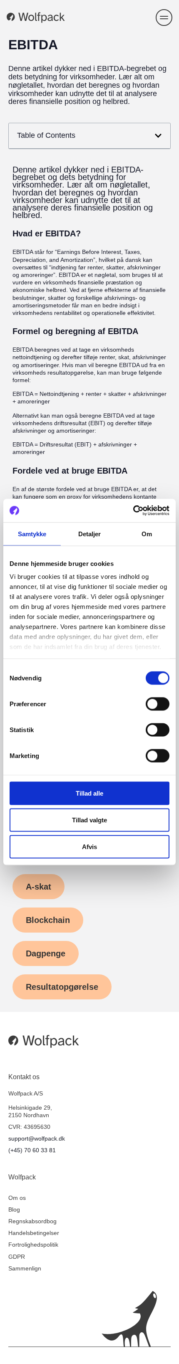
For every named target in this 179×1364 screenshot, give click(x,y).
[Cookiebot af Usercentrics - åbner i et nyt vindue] (133, 510)
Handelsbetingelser (33, 1233)
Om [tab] (147, 533)
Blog (14, 1209)
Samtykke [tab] (32, 533)
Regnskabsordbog (32, 1221)
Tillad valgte (89, 819)
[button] (164, 17)
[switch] (157, 703)
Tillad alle (89, 792)
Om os (17, 1197)
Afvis (89, 846)
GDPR (16, 1256)
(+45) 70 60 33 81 (32, 1150)
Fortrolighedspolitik (33, 1244)
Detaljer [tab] (89, 533)
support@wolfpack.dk (36, 1138)
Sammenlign (24, 1268)
